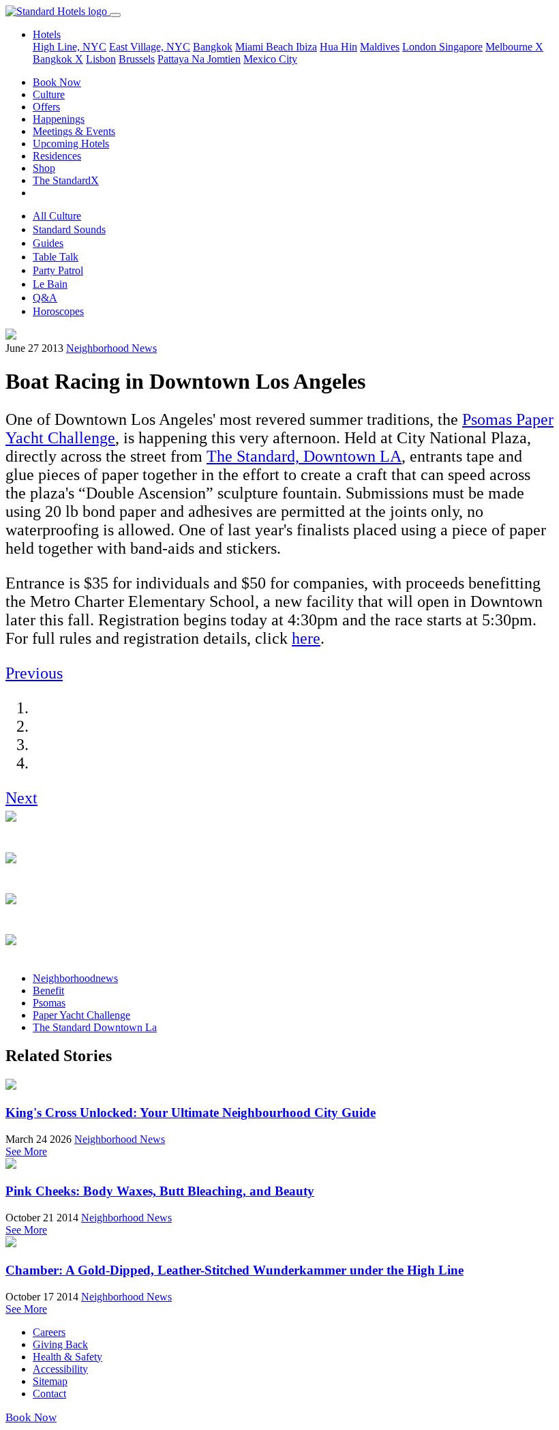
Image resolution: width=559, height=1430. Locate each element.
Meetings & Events (74, 131)
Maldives (379, 47)
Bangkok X (58, 59)
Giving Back (60, 1344)
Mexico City (270, 59)
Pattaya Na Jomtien (199, 59)
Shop (44, 168)
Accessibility (60, 1369)
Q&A (45, 297)
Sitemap (50, 1381)
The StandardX (66, 180)
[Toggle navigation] (115, 15)
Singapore (461, 47)
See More (26, 1151)
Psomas (49, 1003)
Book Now (57, 82)
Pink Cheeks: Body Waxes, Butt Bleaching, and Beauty (159, 1191)
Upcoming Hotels (71, 143)
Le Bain (50, 284)
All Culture (57, 216)
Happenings (59, 119)
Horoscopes (58, 311)
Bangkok (212, 47)
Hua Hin (338, 47)
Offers (46, 107)
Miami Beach (265, 47)
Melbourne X (514, 47)
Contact (49, 1393)
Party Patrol (58, 270)
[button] (34, 673)
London (420, 47)
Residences (57, 156)
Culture (49, 94)
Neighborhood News (111, 348)
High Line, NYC (69, 47)
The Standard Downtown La (95, 1027)
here (306, 638)
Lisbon (101, 59)
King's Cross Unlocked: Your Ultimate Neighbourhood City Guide (190, 1112)
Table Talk (55, 257)
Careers (49, 1332)
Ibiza (306, 47)
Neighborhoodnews (75, 978)
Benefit (48, 990)
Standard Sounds (69, 229)
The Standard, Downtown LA (304, 456)
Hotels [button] (47, 34)
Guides (48, 243)
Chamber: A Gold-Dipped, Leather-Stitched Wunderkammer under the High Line (234, 1270)
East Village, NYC (149, 47)
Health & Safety (67, 1356)
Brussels (137, 59)
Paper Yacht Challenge (81, 1015)
